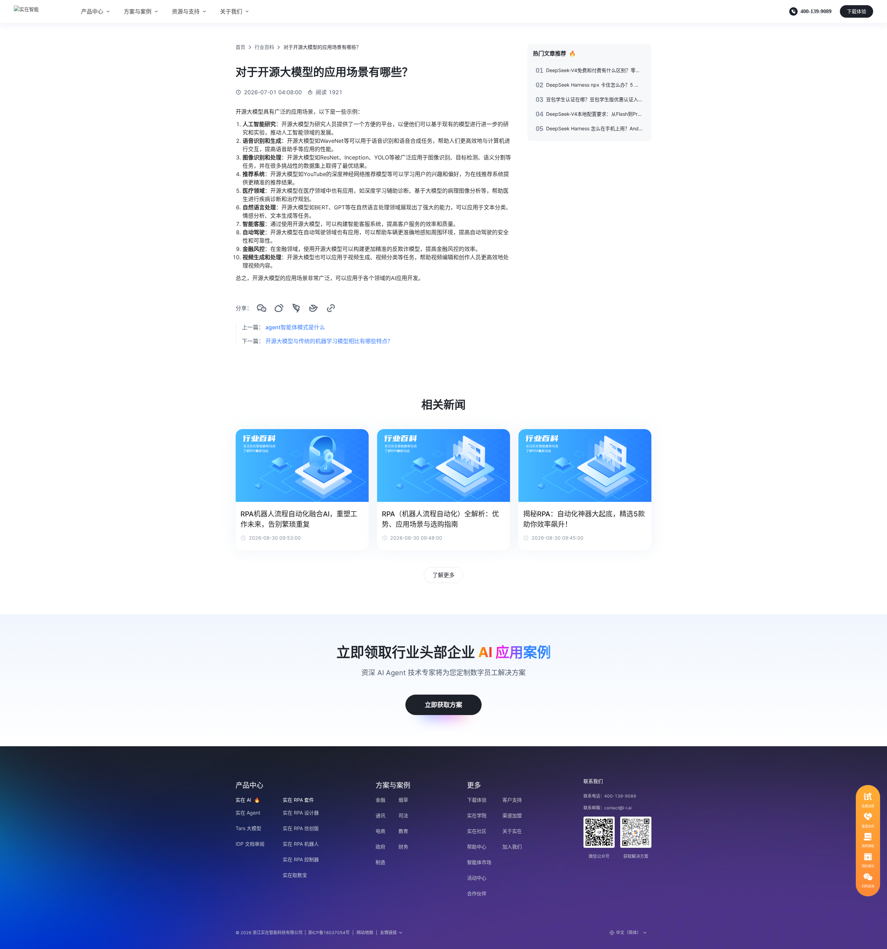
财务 (403, 847)
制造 (380, 862)
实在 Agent (248, 813)
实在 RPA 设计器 (301, 813)
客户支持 (512, 800)
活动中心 (476, 878)
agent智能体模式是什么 (295, 327)
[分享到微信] (261, 308)
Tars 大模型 (248, 828)
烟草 (403, 800)
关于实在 (512, 831)
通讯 (380, 815)
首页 (240, 47)
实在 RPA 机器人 (301, 844)
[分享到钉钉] (296, 308)
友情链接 (388, 932)
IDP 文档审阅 (250, 844)
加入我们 (512, 847)
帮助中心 (476, 847)
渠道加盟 (512, 815)
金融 (380, 800)
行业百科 (264, 47)
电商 (380, 831)
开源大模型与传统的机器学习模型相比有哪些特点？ (329, 341)
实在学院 (476, 815)
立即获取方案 (443, 704)
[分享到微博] (279, 308)
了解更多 (443, 575)
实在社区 (476, 831)
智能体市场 (479, 862)
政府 (380, 847)
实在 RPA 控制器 (301, 859)
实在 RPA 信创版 (301, 828)
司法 (403, 815)
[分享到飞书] (313, 308)
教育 (403, 831)
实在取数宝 (295, 875)
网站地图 (365, 932)
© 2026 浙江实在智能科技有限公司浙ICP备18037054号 (293, 932)
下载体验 (856, 11)
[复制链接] (331, 308)
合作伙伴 (476, 893)
